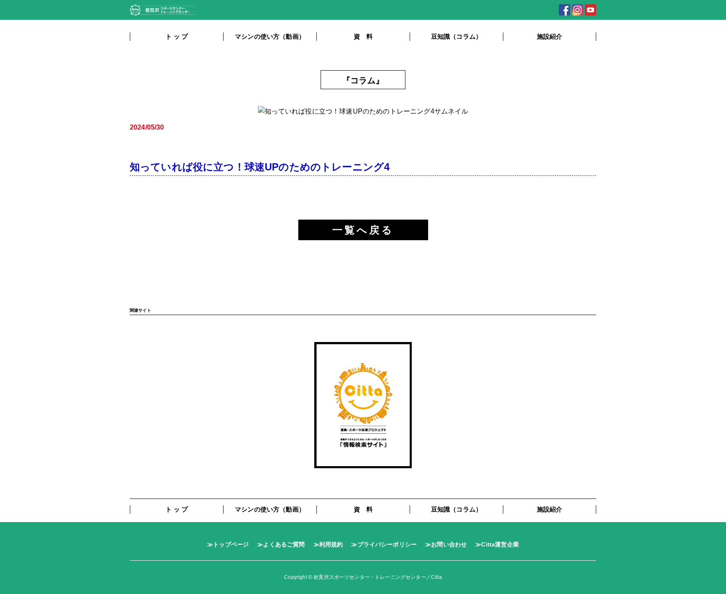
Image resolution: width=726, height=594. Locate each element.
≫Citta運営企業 (497, 544)
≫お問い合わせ (446, 544)
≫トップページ (228, 544)
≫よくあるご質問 (281, 544)
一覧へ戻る (363, 230)
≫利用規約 (328, 544)
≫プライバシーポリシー (384, 544)
